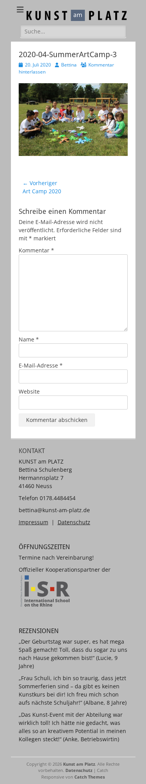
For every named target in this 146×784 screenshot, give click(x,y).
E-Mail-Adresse (41, 365)
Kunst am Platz (79, 764)
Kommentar (36, 250)
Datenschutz (74, 522)
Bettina (69, 64)
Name (29, 339)
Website (29, 391)
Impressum (33, 522)
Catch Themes (89, 777)
